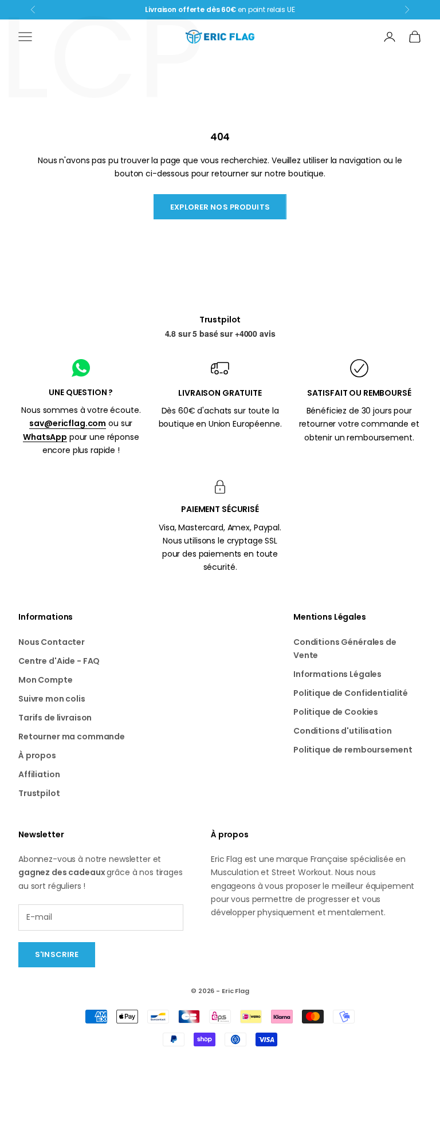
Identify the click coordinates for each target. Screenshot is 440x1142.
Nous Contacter (51, 642)
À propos (37, 755)
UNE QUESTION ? (81, 392)
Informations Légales (337, 674)
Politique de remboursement (352, 749)
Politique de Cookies (335, 712)
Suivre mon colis (51, 698)
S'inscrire (56, 954)
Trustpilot (220, 319)
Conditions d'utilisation (342, 731)
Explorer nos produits (220, 207)
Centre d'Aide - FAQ (59, 661)
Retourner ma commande (71, 736)
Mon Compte (45, 680)
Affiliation (39, 774)
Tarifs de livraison (55, 717)
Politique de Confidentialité (350, 693)
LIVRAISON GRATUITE (219, 393)
